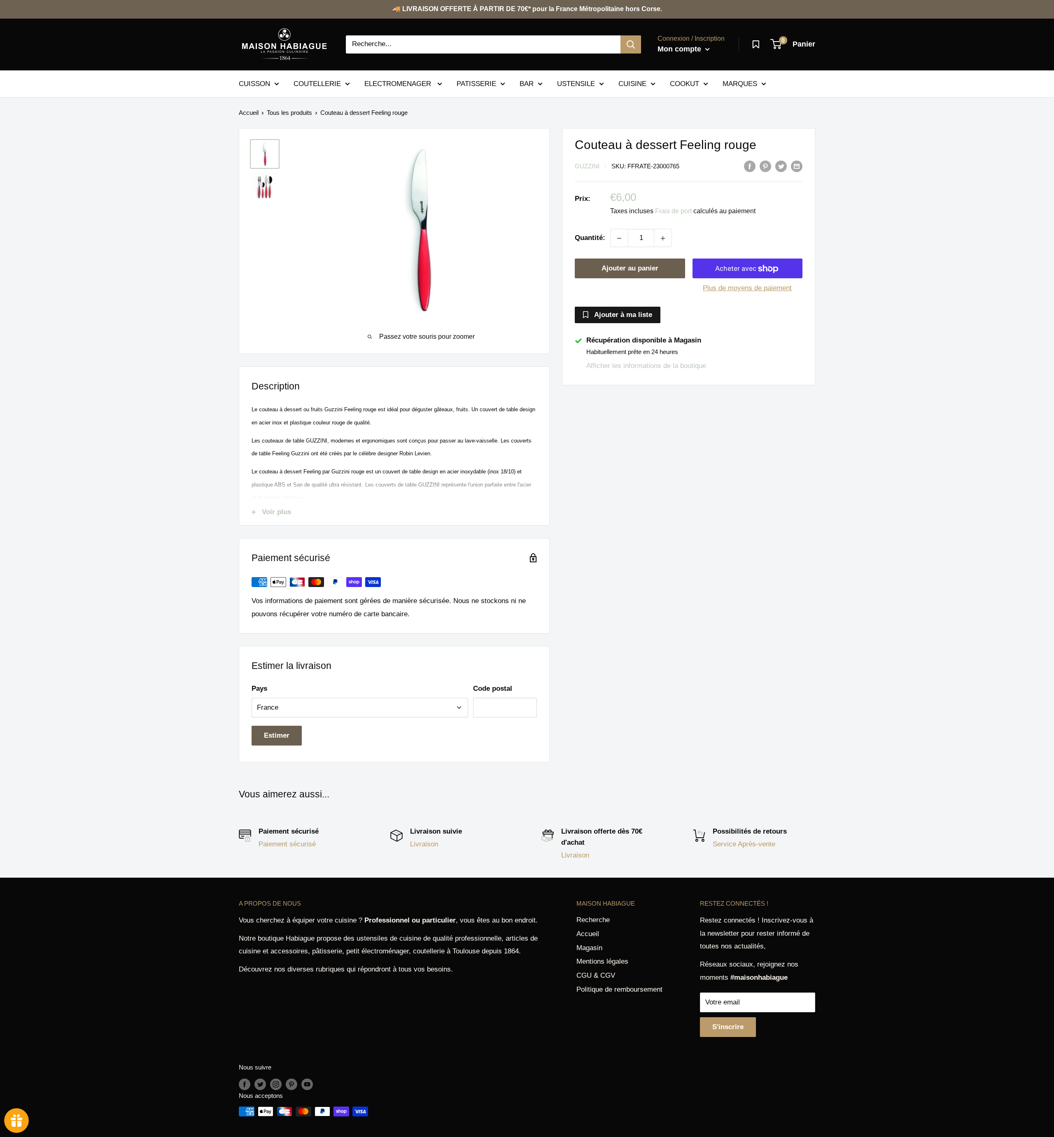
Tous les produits (289, 112)
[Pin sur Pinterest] (765, 165)
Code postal (492, 688)
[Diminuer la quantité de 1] (619, 238)
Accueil (249, 112)
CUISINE (632, 83)
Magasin (589, 948)
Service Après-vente (744, 844)
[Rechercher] (630, 44)
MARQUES (740, 83)
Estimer (276, 735)
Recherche (593, 920)
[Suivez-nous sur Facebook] (244, 1084)
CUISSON (254, 83)
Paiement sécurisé (287, 844)
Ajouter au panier (630, 269)
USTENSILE (576, 83)
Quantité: (590, 238)
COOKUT (684, 83)
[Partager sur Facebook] (750, 165)
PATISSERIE (476, 83)
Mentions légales (602, 961)
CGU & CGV (595, 975)
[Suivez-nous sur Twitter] (260, 1084)
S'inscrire (728, 1027)
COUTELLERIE (317, 83)
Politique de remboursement (619, 989)
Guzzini (587, 166)
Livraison (424, 844)
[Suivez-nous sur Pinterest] (291, 1084)
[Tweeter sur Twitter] (781, 165)
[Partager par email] (796, 165)
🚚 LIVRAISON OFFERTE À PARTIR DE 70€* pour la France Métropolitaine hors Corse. (527, 8)
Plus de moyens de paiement (747, 288)
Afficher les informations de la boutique (646, 366)
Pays (259, 688)
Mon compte (680, 49)
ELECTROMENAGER (398, 83)
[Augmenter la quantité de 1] (663, 238)
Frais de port (673, 211)
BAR (527, 83)
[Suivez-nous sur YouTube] (307, 1084)
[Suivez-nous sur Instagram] (276, 1084)
